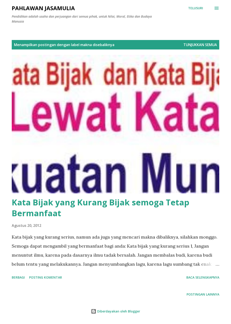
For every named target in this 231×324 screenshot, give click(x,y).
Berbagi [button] (18, 277)
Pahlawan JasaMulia (43, 8)
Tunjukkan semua (200, 44)
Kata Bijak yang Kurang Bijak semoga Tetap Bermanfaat (100, 208)
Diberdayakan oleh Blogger (118, 311)
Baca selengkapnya (202, 277)
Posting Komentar (45, 277)
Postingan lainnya (203, 294)
